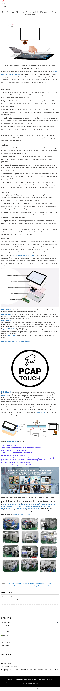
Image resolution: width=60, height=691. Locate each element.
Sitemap (51, 679)
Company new (5, 622)
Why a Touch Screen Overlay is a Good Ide (13, 606)
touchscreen (10, 328)
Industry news (5, 625)
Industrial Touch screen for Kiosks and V (12, 600)
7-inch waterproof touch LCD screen (23, 255)
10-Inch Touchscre (7, 649)
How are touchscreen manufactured (11, 603)
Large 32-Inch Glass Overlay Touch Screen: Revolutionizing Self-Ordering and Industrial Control (31, 586)
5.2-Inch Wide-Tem (7, 635)
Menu (37, 690)
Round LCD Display (7, 642)
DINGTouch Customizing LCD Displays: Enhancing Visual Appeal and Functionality (30, 583)
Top (53, 690)
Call (23, 690)
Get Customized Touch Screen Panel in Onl (13, 609)
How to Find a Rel (6, 645)
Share (7, 690)
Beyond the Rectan (7, 639)
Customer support (7, 597)
